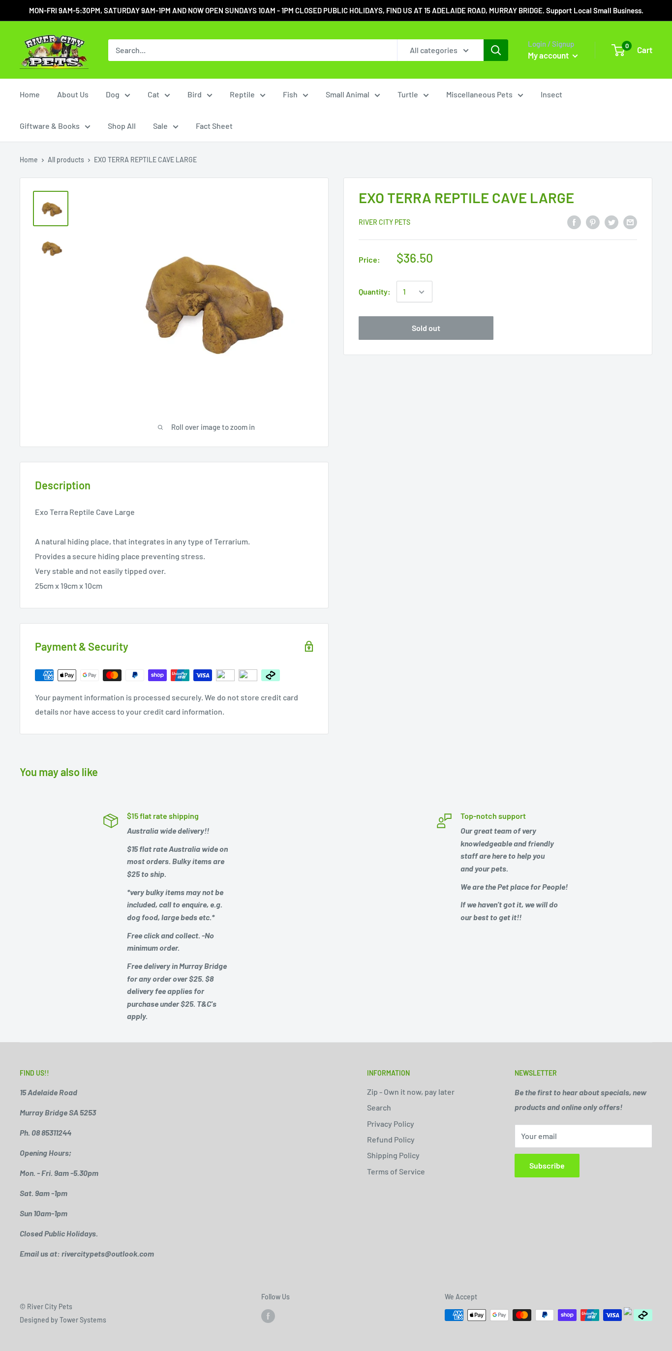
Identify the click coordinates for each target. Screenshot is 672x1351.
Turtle (407, 94)
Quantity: (375, 292)
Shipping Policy (393, 1155)
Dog (113, 94)
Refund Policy (391, 1139)
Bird (194, 94)
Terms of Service (396, 1171)
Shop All (122, 125)
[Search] (496, 50)
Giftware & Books (50, 125)
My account (549, 55)
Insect (551, 94)
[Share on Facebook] (574, 221)
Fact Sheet (214, 125)
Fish (290, 94)
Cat (153, 94)
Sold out (426, 328)
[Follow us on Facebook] (268, 1316)
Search (379, 1107)
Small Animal (347, 94)
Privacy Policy (390, 1123)
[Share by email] (630, 221)
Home (30, 94)
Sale (160, 125)
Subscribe (547, 1165)
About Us (73, 94)
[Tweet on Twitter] (611, 221)
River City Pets (384, 222)
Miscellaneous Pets (479, 94)
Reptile (242, 94)
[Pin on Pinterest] (593, 221)
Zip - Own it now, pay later (411, 1091)
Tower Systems (83, 1320)
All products (66, 159)
